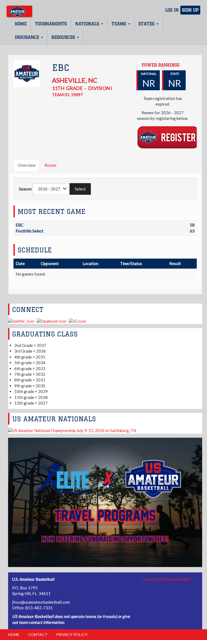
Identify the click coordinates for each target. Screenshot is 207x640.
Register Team (168, 137)
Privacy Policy (72, 634)
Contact (37, 634)
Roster (50, 165)
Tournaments (51, 24)
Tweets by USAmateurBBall (166, 579)
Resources (63, 37)
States (147, 24)
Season (25, 188)
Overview (26, 165)
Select (80, 188)
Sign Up (190, 10)
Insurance (27, 37)
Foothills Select (29, 230)
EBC (19, 224)
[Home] (19, 11)
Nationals (88, 24)
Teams (119, 24)
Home (21, 24)
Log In (172, 10)
